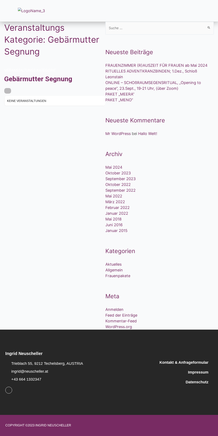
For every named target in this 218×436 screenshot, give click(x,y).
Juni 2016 (114, 225)
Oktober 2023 (118, 173)
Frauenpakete (117, 276)
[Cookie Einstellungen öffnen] (9, 430)
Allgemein (114, 270)
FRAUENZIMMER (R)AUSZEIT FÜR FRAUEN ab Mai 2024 (156, 65)
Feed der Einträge (121, 315)
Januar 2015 (116, 230)
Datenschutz (197, 382)
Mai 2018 (113, 219)
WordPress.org (118, 326)
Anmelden (114, 309)
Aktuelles (113, 264)
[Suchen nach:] (159, 28)
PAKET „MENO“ (119, 100)
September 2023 (120, 179)
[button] (129, 10)
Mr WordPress (118, 133)
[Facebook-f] (8, 390)
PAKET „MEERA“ (119, 94)
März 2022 (115, 202)
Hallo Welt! (147, 133)
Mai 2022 (113, 196)
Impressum (198, 372)
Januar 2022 (116, 213)
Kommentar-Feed (121, 321)
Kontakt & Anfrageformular (183, 362)
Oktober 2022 (118, 184)
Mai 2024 (113, 167)
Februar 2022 (117, 207)
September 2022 (120, 190)
